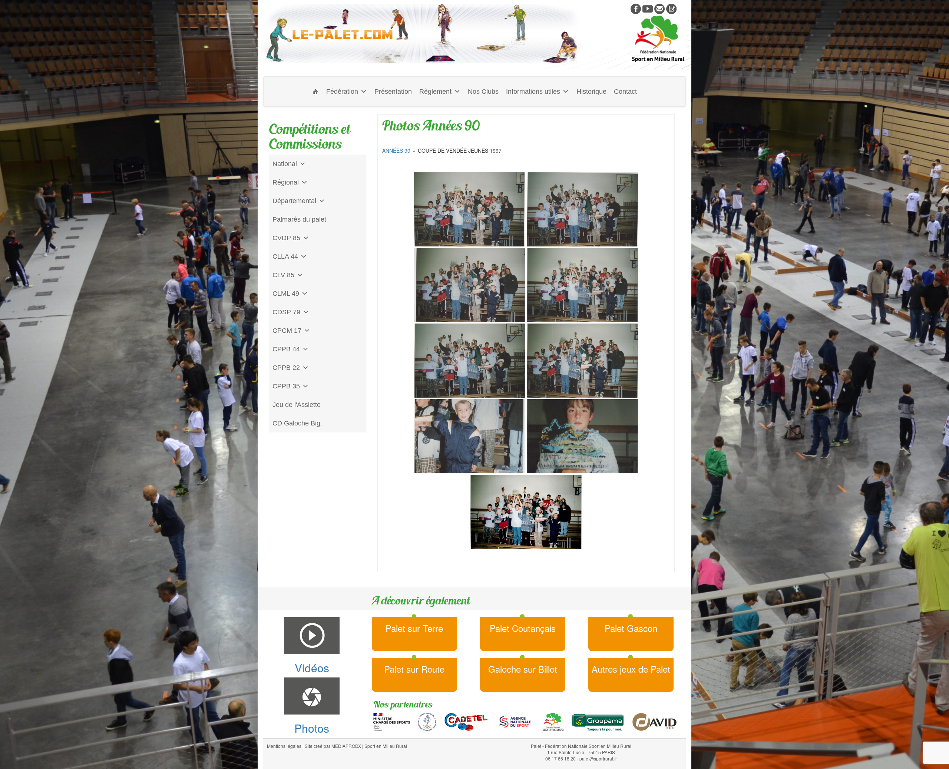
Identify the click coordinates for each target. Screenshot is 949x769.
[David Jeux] (654, 721)
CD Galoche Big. (297, 423)
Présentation (393, 91)
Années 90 (396, 150)
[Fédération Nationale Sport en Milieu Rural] (553, 721)
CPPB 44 (286, 349)
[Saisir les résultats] (671, 8)
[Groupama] (597, 721)
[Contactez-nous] (659, 8)
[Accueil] (315, 91)
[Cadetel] (466, 721)
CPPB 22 (286, 367)
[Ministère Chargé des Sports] (391, 721)
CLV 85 (283, 275)
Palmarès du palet (299, 219)
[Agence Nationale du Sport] (515, 721)
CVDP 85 (286, 238)
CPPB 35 (286, 386)
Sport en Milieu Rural (385, 746)
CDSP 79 (286, 312)
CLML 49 (285, 293)
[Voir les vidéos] (647, 8)
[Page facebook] (636, 8)
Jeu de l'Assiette (296, 404)
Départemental (294, 201)
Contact (625, 91)
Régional (285, 182)
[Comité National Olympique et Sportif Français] (427, 721)
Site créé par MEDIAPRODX (333, 746)
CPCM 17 (286, 330)
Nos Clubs (483, 91)
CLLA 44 (285, 256)
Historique (591, 91)
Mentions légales (284, 746)
